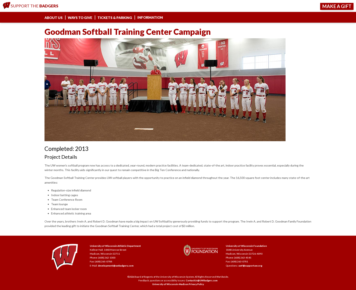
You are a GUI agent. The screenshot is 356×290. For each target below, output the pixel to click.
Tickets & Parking (114, 17)
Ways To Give (80, 17)
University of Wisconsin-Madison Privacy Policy (178, 284)
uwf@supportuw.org (250, 265)
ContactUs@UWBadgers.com (202, 280)
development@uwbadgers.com (116, 265)
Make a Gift (336, 6)
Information (150, 17)
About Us (53, 17)
